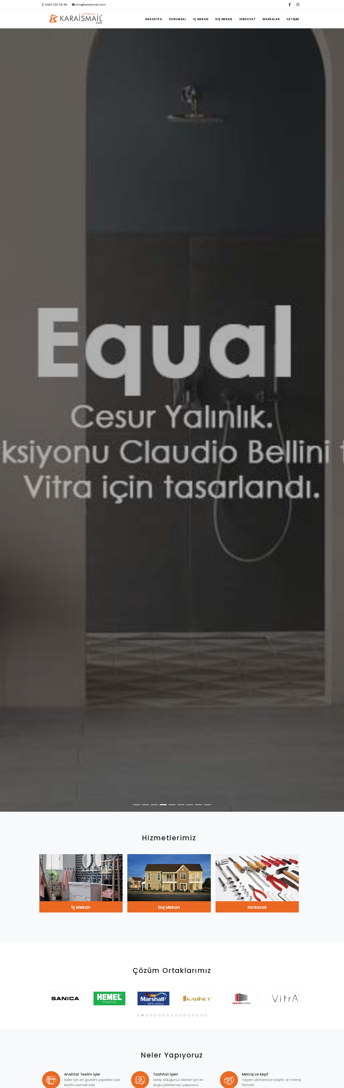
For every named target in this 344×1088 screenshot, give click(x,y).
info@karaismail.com (90, 5)
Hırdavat (247, 19)
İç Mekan (200, 19)
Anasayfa (153, 19)
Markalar (271, 19)
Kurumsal (177, 19)
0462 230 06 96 (55, 5)
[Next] (335, 424)
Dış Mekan (223, 19)
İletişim (293, 19)
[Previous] (9, 424)
